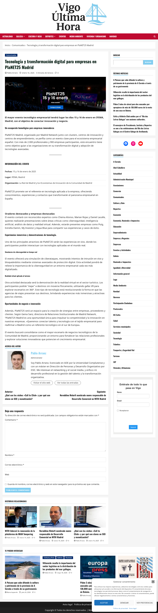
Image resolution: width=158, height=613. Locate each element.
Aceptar (104, 602)
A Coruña (117, 161)
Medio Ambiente (76, 36)
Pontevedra (118, 308)
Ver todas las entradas (67, 382)
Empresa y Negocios (121, 238)
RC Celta (116, 314)
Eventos (62, 36)
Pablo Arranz (12, 73)
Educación (117, 226)
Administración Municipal (123, 179)
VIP (114, 361)
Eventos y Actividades (122, 250)
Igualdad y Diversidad (121, 267)
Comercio (117, 191)
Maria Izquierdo (12, 592)
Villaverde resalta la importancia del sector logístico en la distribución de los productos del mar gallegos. (132, 95)
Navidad (113, 36)
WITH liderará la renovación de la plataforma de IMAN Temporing (20, 532)
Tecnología (117, 338)
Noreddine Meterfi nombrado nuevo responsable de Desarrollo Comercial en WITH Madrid (55, 534)
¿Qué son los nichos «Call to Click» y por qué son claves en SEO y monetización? (90, 534)
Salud (115, 320)
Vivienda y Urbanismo (96, 36)
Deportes (49, 36)
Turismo (116, 356)
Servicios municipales (122, 326)
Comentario (11, 419)
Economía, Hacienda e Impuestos (126, 220)
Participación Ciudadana (122, 303)
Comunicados (11, 55)
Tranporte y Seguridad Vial (123, 350)
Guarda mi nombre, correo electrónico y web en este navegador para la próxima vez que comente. (54, 484)
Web (7, 474)
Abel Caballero (119, 167)
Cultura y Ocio (35, 36)
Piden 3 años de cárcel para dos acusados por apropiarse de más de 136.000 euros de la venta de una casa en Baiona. (132, 107)
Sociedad (116, 332)
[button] (153, 581)
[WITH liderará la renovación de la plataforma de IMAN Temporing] (21, 517)
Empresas (117, 244)
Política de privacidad (120, 608)
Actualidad (7, 36)
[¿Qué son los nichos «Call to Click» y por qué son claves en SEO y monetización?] (90, 517)
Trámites (116, 344)
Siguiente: (83, 395)
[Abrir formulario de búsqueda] (155, 36)
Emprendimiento (120, 232)
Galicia (19, 36)
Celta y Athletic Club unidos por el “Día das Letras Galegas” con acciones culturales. (130, 118)
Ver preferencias (145, 602)
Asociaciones (118, 185)
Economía (117, 214)
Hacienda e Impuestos (122, 261)
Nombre (9, 455)
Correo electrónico (14, 464)
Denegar (124, 602)
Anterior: (27, 395)
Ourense (116, 297)
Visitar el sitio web (41, 382)
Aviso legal (133, 608)
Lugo (115, 279)
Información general (121, 273)
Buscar (116, 55)
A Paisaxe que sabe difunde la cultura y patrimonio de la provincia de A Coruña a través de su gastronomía (132, 83)
